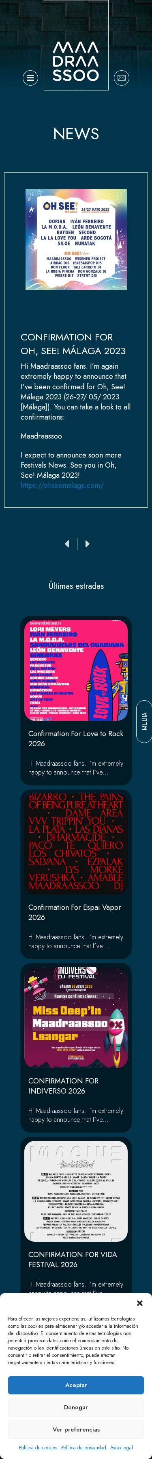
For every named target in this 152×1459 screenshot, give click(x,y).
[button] (140, 1303)
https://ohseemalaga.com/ (62, 485)
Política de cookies (38, 1447)
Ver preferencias (76, 1429)
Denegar (76, 1407)
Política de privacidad (83, 1447)
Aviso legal (121, 1447)
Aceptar (76, 1385)
